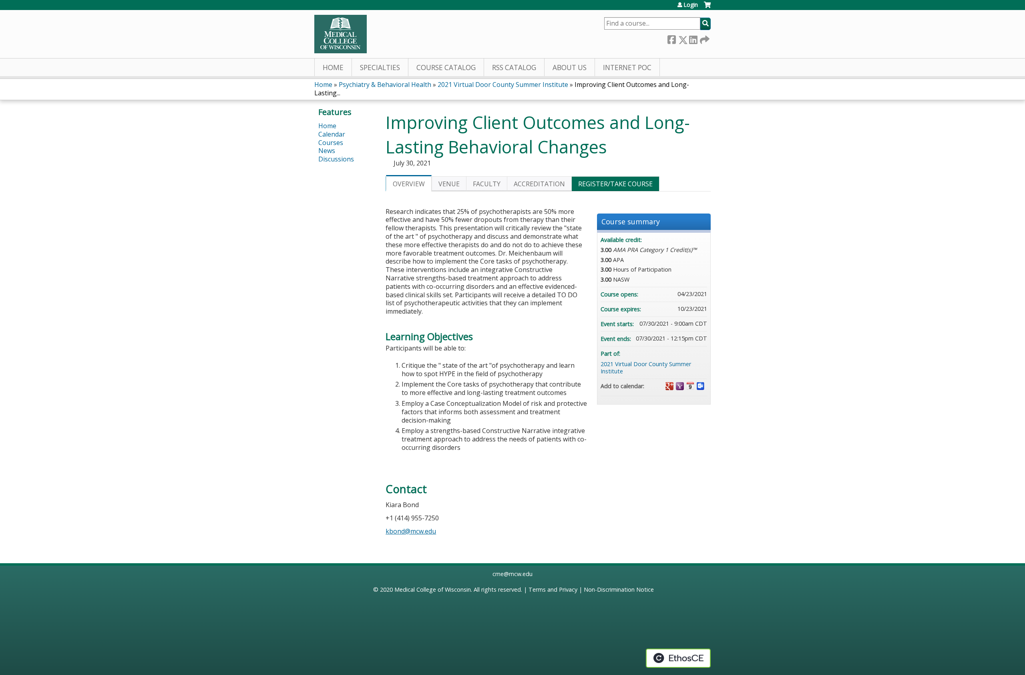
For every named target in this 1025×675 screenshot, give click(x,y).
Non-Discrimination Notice (619, 589)
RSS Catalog (514, 67)
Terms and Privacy (553, 589)
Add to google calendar (669, 386)
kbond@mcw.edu (411, 531)
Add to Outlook (701, 386)
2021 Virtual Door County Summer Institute (503, 84)
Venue (449, 183)
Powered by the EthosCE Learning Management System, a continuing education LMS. (678, 658)
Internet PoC (627, 67)
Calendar (331, 134)
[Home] (340, 34)
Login (690, 5)
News (326, 150)
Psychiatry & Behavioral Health (385, 84)
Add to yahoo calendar (680, 386)
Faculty (486, 183)
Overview (409, 183)
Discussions (336, 159)
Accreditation (539, 183)
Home (333, 67)
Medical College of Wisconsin (432, 589)
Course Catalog (446, 67)
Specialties (380, 67)
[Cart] (707, 8)
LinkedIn (693, 38)
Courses (330, 142)
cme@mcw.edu (512, 574)
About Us (570, 67)
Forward (704, 38)
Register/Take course (615, 183)
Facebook (671, 38)
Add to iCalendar (690, 386)
